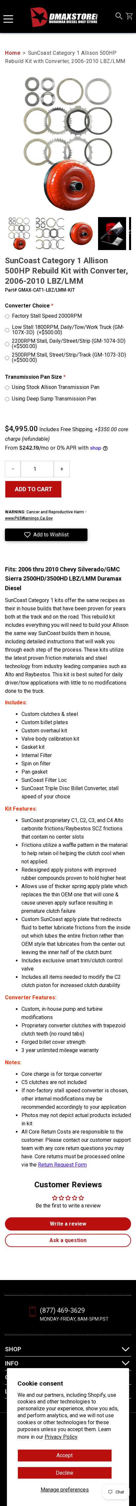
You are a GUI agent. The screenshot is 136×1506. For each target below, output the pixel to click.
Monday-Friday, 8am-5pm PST (74, 1319)
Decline (64, 1473)
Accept (64, 1455)
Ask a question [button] (68, 1240)
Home (12, 53)
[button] (46, 535)
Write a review (68, 1224)
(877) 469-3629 (62, 1310)
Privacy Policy (61, 1437)
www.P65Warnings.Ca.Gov (29, 518)
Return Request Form (62, 1165)
